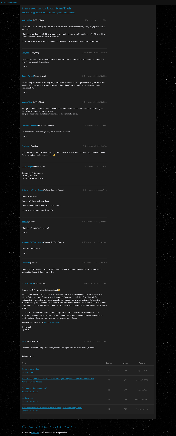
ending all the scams (51, 322)
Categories (33, 427)
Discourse (35, 433)
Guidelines (43, 427)
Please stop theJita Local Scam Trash (46, 8)
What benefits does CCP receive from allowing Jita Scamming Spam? (52, 407)
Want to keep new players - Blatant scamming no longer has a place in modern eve (58, 378)
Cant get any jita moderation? (34, 388)
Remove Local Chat (30, 369)
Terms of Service (56, 427)
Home (24, 427)
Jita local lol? (27, 398)
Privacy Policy (70, 427)
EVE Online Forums (9, 2)
